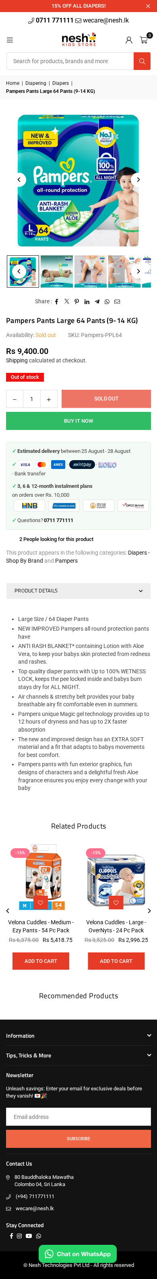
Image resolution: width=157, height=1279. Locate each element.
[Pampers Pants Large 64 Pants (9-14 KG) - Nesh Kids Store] (57, 271)
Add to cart (116, 961)
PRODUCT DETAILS (36, 590)
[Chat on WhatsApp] (78, 1254)
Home (12, 83)
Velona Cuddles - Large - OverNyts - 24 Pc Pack (116, 926)
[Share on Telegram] (97, 302)
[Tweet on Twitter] (67, 302)
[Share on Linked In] (87, 302)
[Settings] (129, 39)
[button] (143, 39)
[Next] (138, 180)
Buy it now (78, 421)
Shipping (17, 360)
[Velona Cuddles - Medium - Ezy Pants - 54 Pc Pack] (40, 878)
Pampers (66, 560)
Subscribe (78, 1138)
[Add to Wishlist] (116, 902)
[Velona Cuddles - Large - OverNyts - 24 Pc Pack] (116, 878)
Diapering (35, 83)
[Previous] (19, 180)
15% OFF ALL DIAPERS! (78, 6)
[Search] (142, 61)
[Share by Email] (117, 302)
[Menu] (9, 39)
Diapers (60, 83)
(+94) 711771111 (35, 1196)
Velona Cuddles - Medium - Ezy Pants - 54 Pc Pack (41, 926)
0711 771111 (55, 20)
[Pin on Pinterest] (77, 302)
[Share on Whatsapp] (107, 302)
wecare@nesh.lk (35, 1208)
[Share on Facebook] (57, 302)
